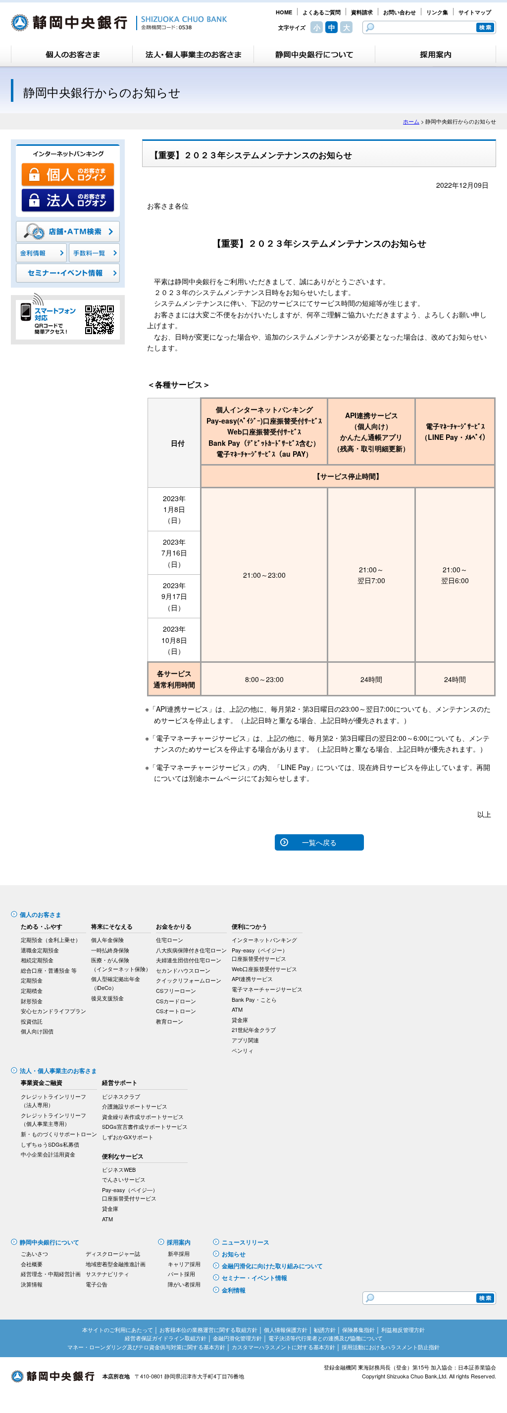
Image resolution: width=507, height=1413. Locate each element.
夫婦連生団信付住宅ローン (188, 960)
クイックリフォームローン (188, 980)
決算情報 (32, 1284)
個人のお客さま (40, 914)
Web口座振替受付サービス (264, 969)
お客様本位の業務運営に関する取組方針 (208, 1329)
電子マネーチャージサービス (267, 989)
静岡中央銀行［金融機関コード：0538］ (119, 23)
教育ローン (169, 1021)
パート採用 (181, 1274)
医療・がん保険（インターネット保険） (121, 964)
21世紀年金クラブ (254, 1029)
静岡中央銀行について (49, 1242)
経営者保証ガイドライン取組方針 (165, 1338)
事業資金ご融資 (41, 1082)
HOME (284, 12)
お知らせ (234, 1253)
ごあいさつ (34, 1253)
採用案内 (179, 1242)
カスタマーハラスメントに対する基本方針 (283, 1347)
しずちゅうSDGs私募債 (50, 1144)
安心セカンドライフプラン (53, 1011)
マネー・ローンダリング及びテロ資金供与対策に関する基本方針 (146, 1347)
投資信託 (32, 1021)
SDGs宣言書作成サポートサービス (145, 1126)
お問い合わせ (399, 12)
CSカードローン (176, 1001)
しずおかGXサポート (127, 1137)
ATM (237, 1009)
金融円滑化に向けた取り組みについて (272, 1265)
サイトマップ (474, 12)
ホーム (411, 121)
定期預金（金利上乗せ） (51, 939)
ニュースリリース (245, 1242)
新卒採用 (179, 1253)
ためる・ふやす (41, 926)
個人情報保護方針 (285, 1329)
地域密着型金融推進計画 (116, 1264)
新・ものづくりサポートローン (59, 1134)
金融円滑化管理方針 (237, 1338)
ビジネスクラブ (121, 1096)
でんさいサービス (124, 1179)
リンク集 (437, 12)
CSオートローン (176, 1011)
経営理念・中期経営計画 (51, 1274)
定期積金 (32, 990)
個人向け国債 (37, 1031)
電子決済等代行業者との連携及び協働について (325, 1338)
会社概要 (32, 1264)
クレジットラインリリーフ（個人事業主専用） (53, 1119)
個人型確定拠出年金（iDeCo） (115, 983)
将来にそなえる (112, 926)
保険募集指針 (358, 1329)
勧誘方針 (325, 1329)
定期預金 (32, 980)
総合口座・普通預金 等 (49, 970)
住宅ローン (169, 939)
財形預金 (32, 1001)
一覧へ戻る (319, 842)
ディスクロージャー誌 (113, 1253)
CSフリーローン (176, 990)
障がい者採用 (184, 1284)
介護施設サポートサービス (134, 1106)
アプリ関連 (245, 1040)
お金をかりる (174, 926)
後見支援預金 (107, 998)
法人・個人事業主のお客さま (58, 1070)
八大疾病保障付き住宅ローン (191, 950)
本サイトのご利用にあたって (117, 1329)
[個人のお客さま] (71, 54)
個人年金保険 (107, 939)
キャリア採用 (184, 1264)
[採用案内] (435, 54)
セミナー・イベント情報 (254, 1277)
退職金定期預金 (40, 950)
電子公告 (96, 1284)
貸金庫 (240, 1020)
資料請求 (362, 12)
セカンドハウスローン (183, 970)
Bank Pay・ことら (254, 999)
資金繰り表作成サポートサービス (143, 1116)
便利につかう (249, 926)
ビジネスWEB (119, 1169)
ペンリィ (243, 1050)
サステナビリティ (107, 1274)
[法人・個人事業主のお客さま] (193, 54)
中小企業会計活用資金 (48, 1154)
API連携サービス (252, 979)
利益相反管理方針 (403, 1329)
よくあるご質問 (322, 12)
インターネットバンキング (264, 939)
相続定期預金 (37, 960)
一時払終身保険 (110, 950)
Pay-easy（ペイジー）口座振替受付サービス (260, 954)
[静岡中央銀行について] (314, 54)
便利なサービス (123, 1156)
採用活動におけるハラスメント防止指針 (391, 1347)
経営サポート (120, 1082)
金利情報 (234, 1289)
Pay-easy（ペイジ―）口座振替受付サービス (130, 1194)
